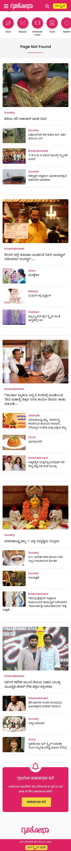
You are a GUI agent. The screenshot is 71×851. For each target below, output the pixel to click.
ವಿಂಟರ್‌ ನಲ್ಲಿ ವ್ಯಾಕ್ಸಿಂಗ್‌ (39, 296)
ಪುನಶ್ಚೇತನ (33, 275)
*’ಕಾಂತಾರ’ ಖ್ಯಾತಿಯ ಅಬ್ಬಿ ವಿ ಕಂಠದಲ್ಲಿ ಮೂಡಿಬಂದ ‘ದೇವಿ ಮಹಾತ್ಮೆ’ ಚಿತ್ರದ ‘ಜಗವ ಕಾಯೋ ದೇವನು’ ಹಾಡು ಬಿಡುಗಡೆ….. (34, 399)
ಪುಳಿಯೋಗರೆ (35, 442)
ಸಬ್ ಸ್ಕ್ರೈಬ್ (60, 5)
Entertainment (38, 151)
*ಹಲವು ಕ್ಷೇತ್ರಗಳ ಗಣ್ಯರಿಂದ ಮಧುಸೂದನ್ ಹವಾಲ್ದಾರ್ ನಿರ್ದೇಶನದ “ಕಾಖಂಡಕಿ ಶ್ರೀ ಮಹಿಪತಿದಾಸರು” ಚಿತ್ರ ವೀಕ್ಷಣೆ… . (35, 604)
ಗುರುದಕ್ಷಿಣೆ (33, 578)
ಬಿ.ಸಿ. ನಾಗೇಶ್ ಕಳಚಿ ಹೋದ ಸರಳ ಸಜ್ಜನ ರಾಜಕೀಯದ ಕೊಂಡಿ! (45, 559)
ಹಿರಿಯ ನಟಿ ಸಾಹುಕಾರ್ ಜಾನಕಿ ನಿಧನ (25, 118)
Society (9, 113)
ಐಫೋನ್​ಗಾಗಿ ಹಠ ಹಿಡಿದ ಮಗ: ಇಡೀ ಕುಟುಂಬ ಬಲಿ (46, 136)
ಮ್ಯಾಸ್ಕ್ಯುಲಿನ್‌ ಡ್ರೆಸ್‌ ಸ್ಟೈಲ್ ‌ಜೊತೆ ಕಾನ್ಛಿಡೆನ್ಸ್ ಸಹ (44, 318)
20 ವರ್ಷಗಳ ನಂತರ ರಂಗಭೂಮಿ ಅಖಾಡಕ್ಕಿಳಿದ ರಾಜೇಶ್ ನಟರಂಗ (45, 704)
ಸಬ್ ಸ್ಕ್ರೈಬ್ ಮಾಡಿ (36, 847)
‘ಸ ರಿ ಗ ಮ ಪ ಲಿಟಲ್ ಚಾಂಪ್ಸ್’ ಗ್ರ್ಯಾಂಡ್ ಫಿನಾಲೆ (48, 157)
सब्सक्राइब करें (36, 802)
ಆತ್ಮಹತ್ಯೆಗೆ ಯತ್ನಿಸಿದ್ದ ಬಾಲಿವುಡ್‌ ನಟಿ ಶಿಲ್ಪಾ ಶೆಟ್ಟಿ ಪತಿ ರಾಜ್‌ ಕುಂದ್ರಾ (46, 464)
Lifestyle (34, 415)
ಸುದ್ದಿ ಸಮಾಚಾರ (36, 723)
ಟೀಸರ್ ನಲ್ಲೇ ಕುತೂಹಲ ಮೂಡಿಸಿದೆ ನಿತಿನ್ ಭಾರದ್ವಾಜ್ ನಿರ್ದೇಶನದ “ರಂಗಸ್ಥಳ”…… (34, 257)
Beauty (33, 291)
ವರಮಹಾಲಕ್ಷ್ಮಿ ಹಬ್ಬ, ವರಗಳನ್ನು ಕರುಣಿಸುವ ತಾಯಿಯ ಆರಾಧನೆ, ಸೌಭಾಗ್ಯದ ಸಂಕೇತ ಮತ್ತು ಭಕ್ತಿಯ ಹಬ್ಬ (47, 423)
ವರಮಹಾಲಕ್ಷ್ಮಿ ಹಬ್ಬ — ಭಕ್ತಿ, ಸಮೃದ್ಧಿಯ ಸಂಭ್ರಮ (31, 541)
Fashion (33, 312)
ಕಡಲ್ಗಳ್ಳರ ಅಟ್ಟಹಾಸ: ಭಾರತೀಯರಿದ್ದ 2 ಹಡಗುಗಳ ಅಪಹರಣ (47, 178)
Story (32, 271)
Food (31, 437)
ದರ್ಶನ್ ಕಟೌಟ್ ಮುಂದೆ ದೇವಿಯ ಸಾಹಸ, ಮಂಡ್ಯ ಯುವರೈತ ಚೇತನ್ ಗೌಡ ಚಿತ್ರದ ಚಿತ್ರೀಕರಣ (32, 684)
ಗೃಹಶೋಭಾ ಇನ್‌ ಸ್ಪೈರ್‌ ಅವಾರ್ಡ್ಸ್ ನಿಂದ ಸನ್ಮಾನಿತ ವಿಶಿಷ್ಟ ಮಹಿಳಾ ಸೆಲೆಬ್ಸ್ (47, 745)
